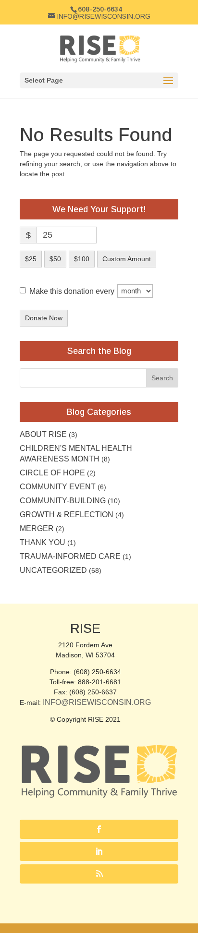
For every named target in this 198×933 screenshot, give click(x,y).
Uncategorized (53, 570)
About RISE (43, 434)
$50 (55, 259)
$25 (31, 259)
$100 (81, 259)
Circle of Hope (52, 473)
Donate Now (43, 318)
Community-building (63, 501)
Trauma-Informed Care (70, 556)
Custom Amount (126, 259)
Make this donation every (72, 291)
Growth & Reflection (66, 514)
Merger (37, 528)
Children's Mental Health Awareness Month (76, 453)
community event (58, 487)
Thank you (42, 542)
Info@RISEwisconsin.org (97, 702)
